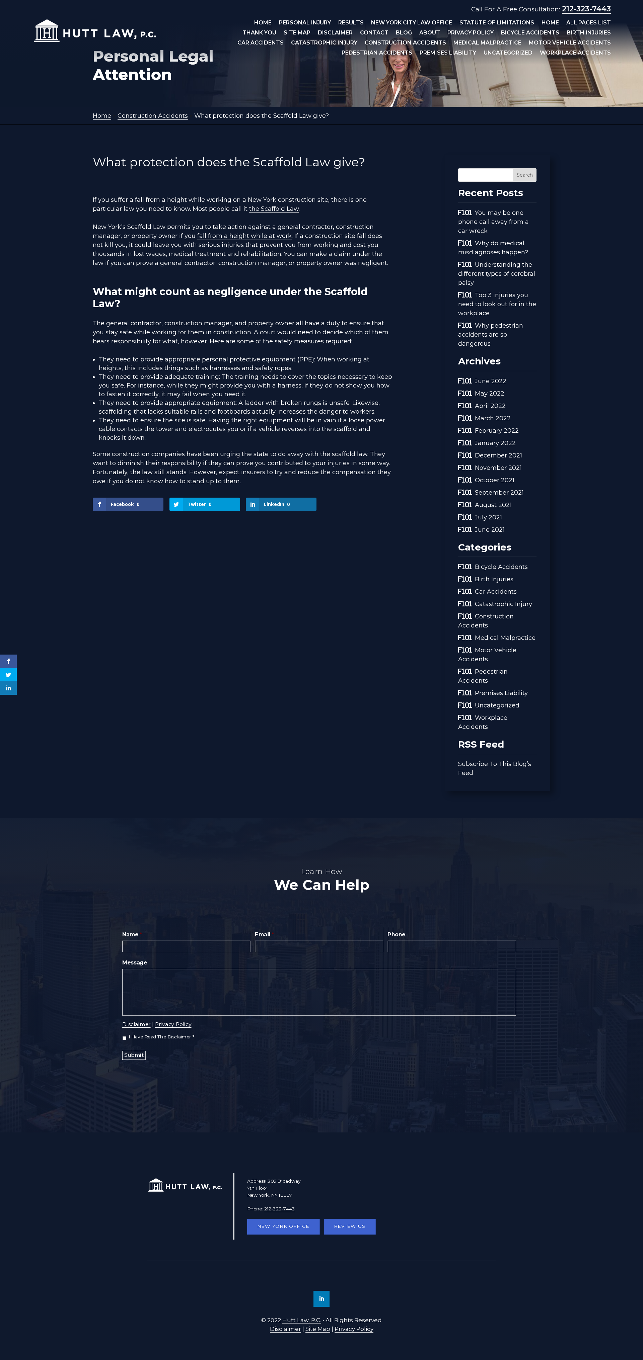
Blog (404, 33)
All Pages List (588, 23)
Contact (374, 33)
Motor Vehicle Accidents (570, 43)
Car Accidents (260, 43)
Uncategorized (508, 53)
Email (264, 934)
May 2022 (489, 393)
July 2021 (488, 517)
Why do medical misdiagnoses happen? (493, 248)
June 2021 (490, 529)
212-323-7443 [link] (586, 8)
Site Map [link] (317, 1329)
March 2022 (493, 418)
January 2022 (495, 443)
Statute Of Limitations (496, 23)
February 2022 (497, 430)
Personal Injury (305, 23)
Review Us (349, 1226)
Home (263, 23)
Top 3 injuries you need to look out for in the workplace (497, 304)
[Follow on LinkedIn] (321, 1299)
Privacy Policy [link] (354, 1329)
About (429, 33)
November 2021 (498, 468)
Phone (396, 934)
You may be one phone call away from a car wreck (493, 222)
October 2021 (494, 480)
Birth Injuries (589, 33)
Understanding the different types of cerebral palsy (496, 273)
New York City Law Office (411, 23)
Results (351, 23)
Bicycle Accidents (530, 33)
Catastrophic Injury (324, 43)
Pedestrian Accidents (377, 53)
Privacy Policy (470, 33)
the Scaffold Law (274, 208)
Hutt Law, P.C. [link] (301, 1320)
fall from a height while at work (244, 236)
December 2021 (498, 455)
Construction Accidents (405, 43)
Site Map (297, 33)
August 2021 (493, 505)
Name (132, 934)
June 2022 (490, 381)
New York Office (283, 1226)
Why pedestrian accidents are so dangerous (490, 334)
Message (134, 963)
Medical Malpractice (487, 43)
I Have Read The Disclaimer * (162, 1037)
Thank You (259, 33)
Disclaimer (335, 33)
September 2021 (499, 492)
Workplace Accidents (575, 53)
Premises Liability (448, 53)
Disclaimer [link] (285, 1329)
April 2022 (490, 406)
